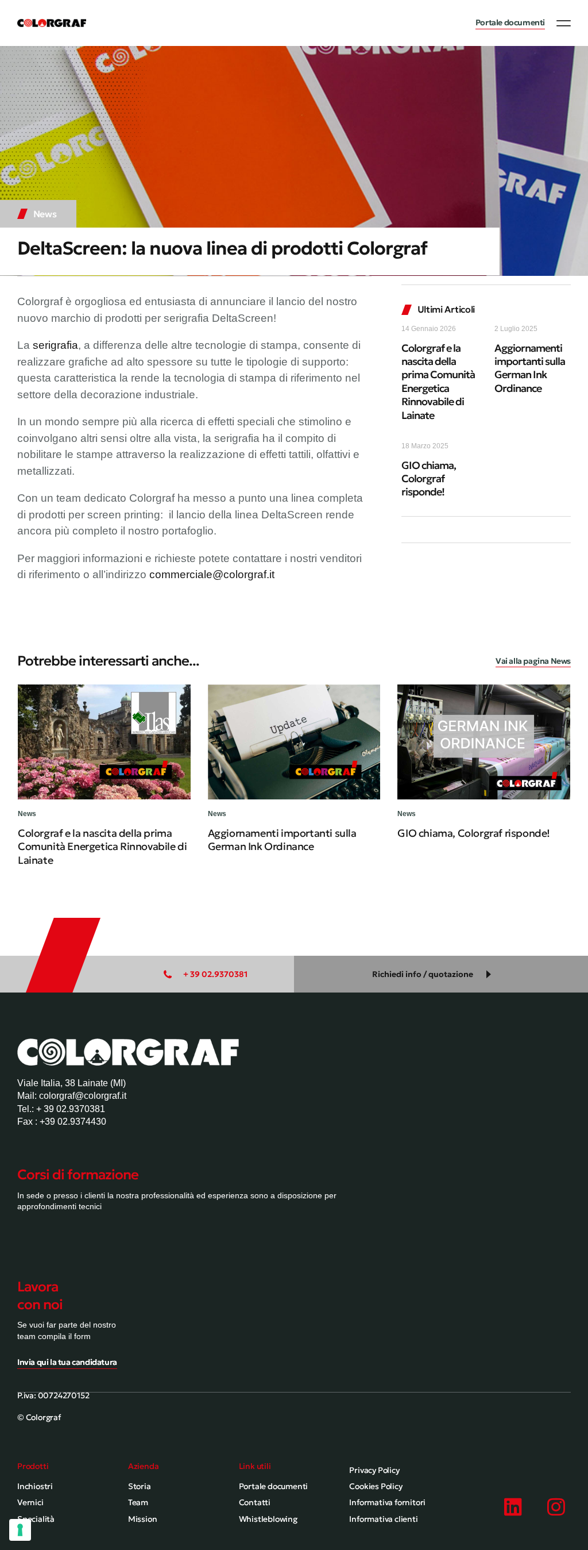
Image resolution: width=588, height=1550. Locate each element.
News (45, 214)
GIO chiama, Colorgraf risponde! (428, 479)
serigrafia (55, 345)
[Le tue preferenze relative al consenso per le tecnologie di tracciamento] (20, 1530)
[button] (564, 23)
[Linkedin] (513, 1507)
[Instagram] (556, 1507)
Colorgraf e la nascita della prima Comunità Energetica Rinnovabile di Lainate (438, 381)
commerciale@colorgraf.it (211, 574)
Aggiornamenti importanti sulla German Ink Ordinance (529, 368)
